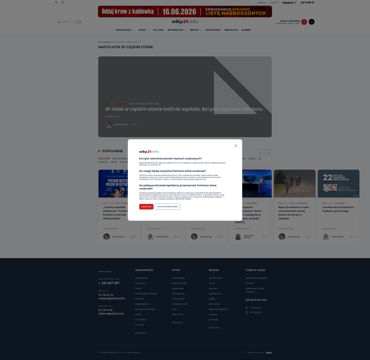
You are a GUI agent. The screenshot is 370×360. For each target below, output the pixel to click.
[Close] (235, 145)
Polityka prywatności (167, 206)
